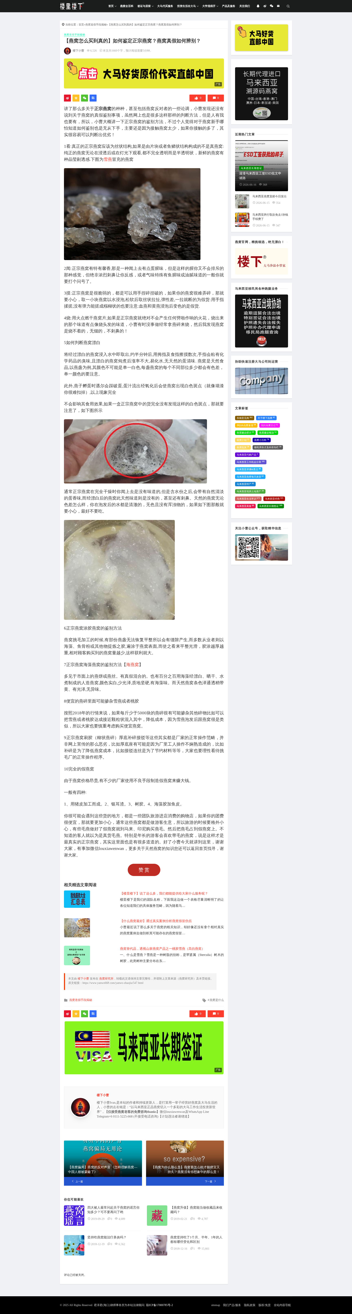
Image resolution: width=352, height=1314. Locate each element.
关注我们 (244, 6)
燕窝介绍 (243, 440)
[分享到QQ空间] (76, 98)
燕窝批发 (243, 447)
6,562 (122, 1244)
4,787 (204, 1218)
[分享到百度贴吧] (93, 98)
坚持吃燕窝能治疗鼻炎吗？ (106, 1237)
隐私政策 (249, 1305)
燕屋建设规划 (267, 432)
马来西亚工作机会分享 (251, 462)
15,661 (205, 1248)
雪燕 (107, 159)
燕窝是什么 (217, 1000)
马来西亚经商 (274, 498)
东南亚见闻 (245, 418)
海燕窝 (132, 664)
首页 (111, 6)
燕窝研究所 (106, 978)
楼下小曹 (78, 50)
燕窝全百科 (126, 6)
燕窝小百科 (261, 440)
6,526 (93, 50)
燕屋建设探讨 (245, 432)
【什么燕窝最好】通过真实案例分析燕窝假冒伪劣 (156, 921)
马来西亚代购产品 (247, 454)
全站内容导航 (282, 1305)
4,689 (122, 1218)
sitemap (215, 1305)
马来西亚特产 (245, 484)
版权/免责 (264, 1305)
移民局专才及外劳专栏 (267, 447)
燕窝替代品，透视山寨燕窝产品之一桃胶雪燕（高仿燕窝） (162, 948)
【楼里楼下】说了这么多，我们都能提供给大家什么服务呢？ (164, 893)
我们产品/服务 (232, 1305)
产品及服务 (228, 6)
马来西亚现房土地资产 (250, 491)
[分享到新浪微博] (67, 98)
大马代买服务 (165, 6)
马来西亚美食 (245, 506)
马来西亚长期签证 (270, 506)
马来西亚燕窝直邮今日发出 (269, 196)
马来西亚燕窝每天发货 (250, 476)
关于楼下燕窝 (266, 418)
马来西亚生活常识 (248, 498)
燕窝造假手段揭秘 (96, 24)
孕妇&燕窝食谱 (246, 425)
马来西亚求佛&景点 (249, 469)
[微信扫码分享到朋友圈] (84, 98)
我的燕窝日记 (269, 425)
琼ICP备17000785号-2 (159, 1305)
